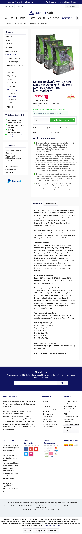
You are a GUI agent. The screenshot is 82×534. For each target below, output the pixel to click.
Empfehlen (65, 128)
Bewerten (52, 128)
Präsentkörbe (12, 83)
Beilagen (10, 79)
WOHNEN (9, 47)
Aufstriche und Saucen (15, 65)
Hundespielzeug (13, 99)
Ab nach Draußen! (70, 409)
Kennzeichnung (51, 203)
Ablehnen (27, 531)
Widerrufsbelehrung (12, 166)
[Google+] (31, 449)
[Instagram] (31, 454)
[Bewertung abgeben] (49, 93)
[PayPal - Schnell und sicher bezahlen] (15, 181)
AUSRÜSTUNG (11, 51)
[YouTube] (36, 449)
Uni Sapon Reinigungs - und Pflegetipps (50, 425)
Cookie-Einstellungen (13, 150)
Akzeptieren (53, 531)
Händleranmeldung (70, 404)
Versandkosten (35, 502)
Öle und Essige (12, 62)
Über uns (8, 153)
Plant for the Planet (70, 406)
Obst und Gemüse (13, 58)
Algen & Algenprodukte (15, 76)
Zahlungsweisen (48, 404)
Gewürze (10, 72)
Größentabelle (10, 161)
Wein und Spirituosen (15, 69)
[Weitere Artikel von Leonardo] (71, 96)
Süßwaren (11, 86)
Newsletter (9, 172)
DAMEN (8, 36)
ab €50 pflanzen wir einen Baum (15, 136)
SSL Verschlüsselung (49, 421)
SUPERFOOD (10, 55)
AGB (7, 164)
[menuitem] (72, 6)
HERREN (8, 40)
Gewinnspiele (47, 416)
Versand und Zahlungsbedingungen (13, 157)
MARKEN (9, 107)
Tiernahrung (12, 90)
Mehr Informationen (52, 525)
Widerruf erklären (67, 429)
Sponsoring (47, 419)
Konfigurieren (39, 531)
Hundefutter (11, 93)
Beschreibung (37, 203)
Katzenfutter (12, 96)
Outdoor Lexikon (11, 169)
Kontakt (45, 401)
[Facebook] (26, 449)
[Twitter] (26, 454)
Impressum (67, 421)
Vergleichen (39, 128)
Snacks (10, 102)
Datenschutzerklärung (71, 424)
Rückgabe (46, 411)
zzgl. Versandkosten (45, 106)
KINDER (8, 44)
